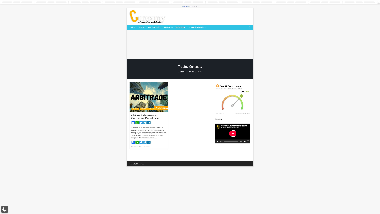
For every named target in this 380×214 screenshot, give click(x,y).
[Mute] (245, 141)
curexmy (146, 146)
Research (144, 108)
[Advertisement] (190, 44)
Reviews (142, 27)
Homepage (182, 72)
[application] (232, 133)
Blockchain (180, 27)
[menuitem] (132, 27)
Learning (135, 108)
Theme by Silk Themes (137, 164)
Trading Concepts (155, 108)
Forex (132, 27)
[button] (4, 209)
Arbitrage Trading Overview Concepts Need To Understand (145, 116)
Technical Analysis (196, 27)
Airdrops (167, 27)
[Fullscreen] (248, 141)
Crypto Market (154, 27)
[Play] (218, 141)
